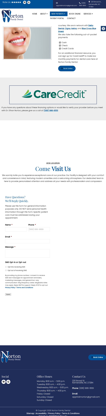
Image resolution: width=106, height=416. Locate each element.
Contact (71, 18)
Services (87, 14)
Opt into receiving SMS (16, 267)
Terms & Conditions (71, 413)
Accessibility (41, 413)
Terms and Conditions (24, 287)
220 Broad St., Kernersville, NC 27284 (95, 4)
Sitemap (30, 413)
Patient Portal (57, 18)
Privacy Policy (10, 287)
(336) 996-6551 (51, 110)
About (43, 14)
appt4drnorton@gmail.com (66, 5)
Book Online (74, 14)
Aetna (74, 28)
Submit (8, 294)
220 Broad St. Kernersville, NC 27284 (82, 382)
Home (34, 14)
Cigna (67, 28)
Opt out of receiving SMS (17, 270)
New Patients (57, 14)
